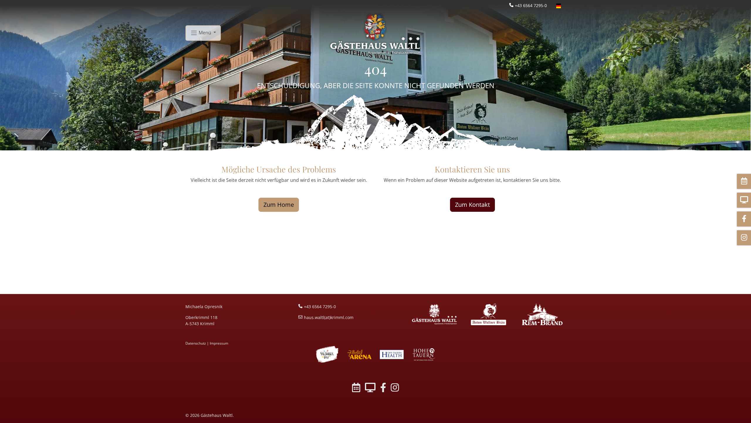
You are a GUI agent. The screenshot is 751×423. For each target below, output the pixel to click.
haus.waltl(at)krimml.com (328, 317)
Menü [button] (204, 32)
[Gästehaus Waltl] (434, 314)
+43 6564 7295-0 (531, 5)
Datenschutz (195, 343)
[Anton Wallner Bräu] (488, 314)
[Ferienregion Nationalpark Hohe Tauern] (424, 354)
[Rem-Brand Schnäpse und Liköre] (542, 314)
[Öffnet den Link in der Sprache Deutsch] (559, 5)
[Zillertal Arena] (359, 354)
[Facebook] (383, 388)
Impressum (219, 343)
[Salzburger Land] (327, 354)
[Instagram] (395, 388)
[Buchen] (356, 388)
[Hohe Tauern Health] (391, 354)
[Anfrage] (370, 388)
